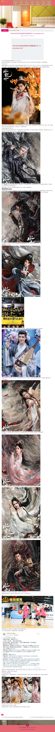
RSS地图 (31, 727)
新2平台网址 (27, 4)
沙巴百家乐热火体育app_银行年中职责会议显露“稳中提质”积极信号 (13, 717)
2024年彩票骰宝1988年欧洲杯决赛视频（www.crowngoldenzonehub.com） (43, 717)
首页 (15, 4)
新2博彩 (43, 4)
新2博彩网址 (14, 30)
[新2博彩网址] (4, 0)
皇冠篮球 (32, 4)
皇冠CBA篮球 (21, 4)
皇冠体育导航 (22, 729)
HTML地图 (34, 727)
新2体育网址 (49, 4)
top (27, 725)
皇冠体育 (25, 729)
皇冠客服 (31, 729)
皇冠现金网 (28, 729)
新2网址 (33, 729)
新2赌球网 (37, 4)
